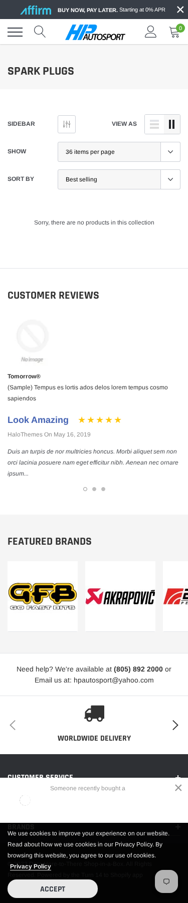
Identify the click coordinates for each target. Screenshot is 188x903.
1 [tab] (85, 489)
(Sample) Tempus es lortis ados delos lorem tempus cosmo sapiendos (88, 393)
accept (52, 889)
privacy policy (30, 866)
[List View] (154, 124)
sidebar (21, 123)
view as (124, 123)
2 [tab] (94, 489)
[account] (151, 32)
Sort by (21, 178)
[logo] (95, 32)
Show (17, 151)
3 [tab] (103, 489)
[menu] (15, 32)
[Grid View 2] (172, 124)
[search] (40, 32)
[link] (43, 596)
